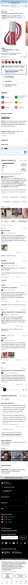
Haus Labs (4, 12)
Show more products (20, 97)
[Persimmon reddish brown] (9, 62)
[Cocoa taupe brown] (19, 62)
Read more (4, 242)
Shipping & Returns (10, 72)
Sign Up (23, 537)
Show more (4, 135)
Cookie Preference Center (9, 571)
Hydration (20, 17)
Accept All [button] (20, 576)
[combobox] (15, 6)
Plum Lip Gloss (21, 469)
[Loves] (22, 6)
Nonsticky (4, 18)
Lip (6, 9)
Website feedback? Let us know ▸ (14, 478)
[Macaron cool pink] (2, 62)
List (25, 56)
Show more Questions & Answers (11, 434)
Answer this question (8, 429)
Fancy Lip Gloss (13, 469)
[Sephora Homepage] (5, 6)
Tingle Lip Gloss (16, 471)
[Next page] (26, 389)
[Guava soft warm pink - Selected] (6, 62)
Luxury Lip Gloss (5, 473)
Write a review (23, 160)
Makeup (3, 9)
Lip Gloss (11, 9)
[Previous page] (1, 389)
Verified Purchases (23, 221)
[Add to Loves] (26, 54)
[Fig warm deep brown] (13, 62)
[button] (19, 50)
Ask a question (13, 15)
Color (16, 17)
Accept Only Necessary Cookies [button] (7, 576)
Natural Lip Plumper (6, 471)
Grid (21, 56)
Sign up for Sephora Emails (8, 534)
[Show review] (6, 213)
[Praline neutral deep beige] (16, 62)
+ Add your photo (5, 445)
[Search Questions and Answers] (2, 399)
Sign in (6, 70)
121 (23, 389)
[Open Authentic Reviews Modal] (15, 177)
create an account (14, 70)
